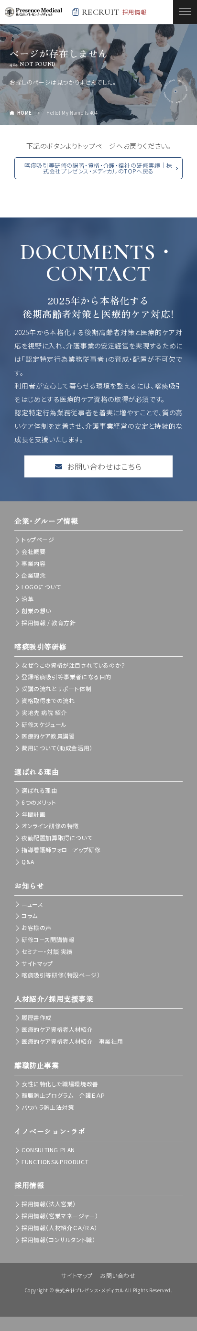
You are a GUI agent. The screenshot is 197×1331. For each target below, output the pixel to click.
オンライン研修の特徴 (50, 826)
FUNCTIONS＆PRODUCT (55, 1162)
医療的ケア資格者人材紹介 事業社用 (72, 1041)
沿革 (27, 599)
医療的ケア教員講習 (48, 736)
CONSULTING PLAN (48, 1150)
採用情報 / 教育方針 (49, 622)
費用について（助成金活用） (57, 748)
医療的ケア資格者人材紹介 (57, 1029)
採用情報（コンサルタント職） (58, 1239)
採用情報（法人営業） (49, 1204)
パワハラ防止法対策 (48, 1107)
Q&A (28, 861)
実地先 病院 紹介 (44, 712)
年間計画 (33, 814)
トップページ (38, 539)
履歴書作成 (37, 1017)
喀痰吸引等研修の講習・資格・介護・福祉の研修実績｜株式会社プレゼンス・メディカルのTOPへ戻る (98, 168)
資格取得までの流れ (48, 700)
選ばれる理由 (39, 790)
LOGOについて (41, 587)
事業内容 (33, 563)
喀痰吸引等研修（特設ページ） (61, 975)
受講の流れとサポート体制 (56, 688)
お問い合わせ (118, 1275)
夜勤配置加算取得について (57, 837)
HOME (24, 112)
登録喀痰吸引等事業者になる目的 (66, 676)
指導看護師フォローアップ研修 (61, 849)
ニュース (32, 904)
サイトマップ (37, 963)
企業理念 (33, 575)
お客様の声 (37, 927)
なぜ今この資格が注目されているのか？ (74, 665)
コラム (30, 915)
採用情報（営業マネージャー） (60, 1216)
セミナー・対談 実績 (47, 951)
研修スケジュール (44, 724)
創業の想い (36, 610)
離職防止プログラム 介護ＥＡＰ (63, 1095)
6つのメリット (39, 802)
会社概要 (33, 551)
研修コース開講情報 (48, 939)
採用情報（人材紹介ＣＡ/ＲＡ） (60, 1227)
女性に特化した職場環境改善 (60, 1084)
